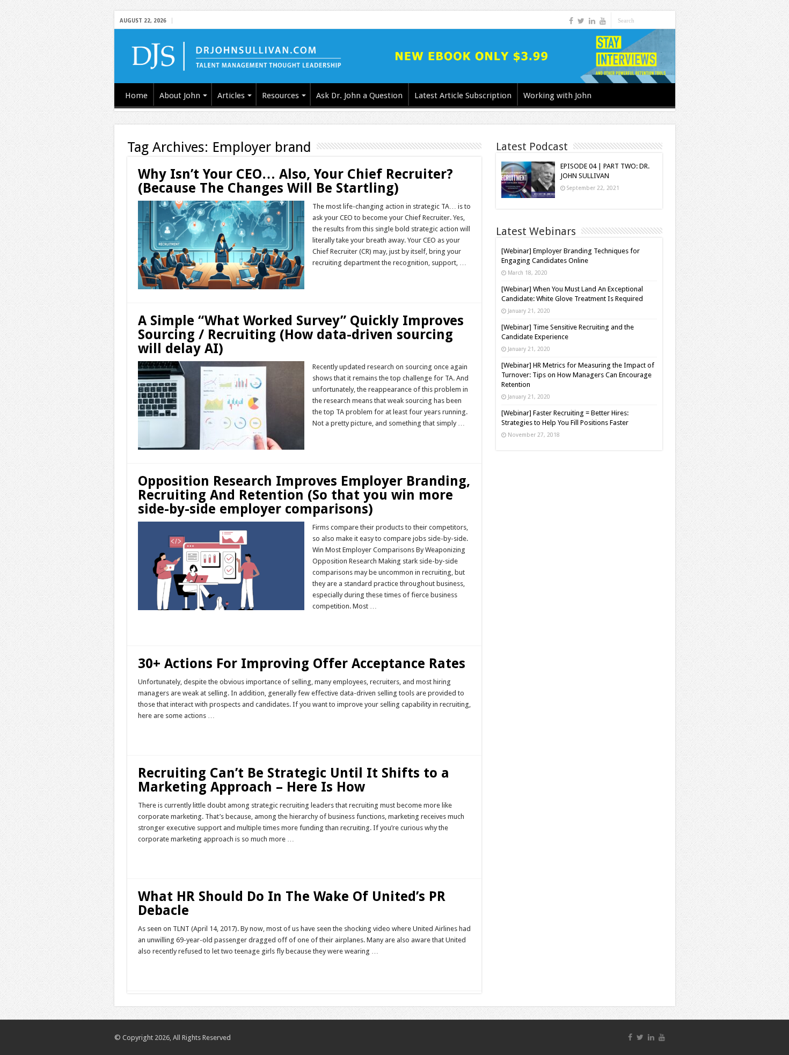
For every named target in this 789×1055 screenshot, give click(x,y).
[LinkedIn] (592, 20)
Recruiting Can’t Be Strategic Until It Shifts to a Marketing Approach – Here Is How (293, 780)
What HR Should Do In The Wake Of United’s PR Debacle (291, 903)
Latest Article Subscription (463, 95)
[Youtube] (602, 20)
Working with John (557, 95)
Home (136, 95)
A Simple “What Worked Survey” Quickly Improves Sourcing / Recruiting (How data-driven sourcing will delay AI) (301, 334)
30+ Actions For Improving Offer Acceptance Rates (301, 663)
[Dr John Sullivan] (394, 56)
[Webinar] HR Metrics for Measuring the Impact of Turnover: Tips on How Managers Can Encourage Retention (577, 375)
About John (179, 95)
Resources (280, 95)
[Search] (667, 20)
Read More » (335, 281)
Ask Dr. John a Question (359, 95)
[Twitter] (581, 20)
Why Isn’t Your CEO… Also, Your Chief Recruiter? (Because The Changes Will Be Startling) (295, 181)
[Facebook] (571, 20)
